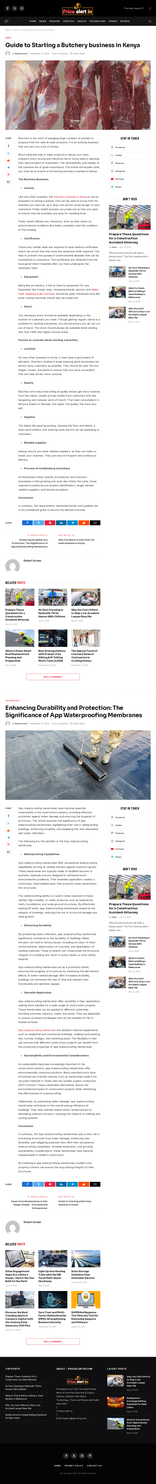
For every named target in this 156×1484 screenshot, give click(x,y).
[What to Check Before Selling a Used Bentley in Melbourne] (117, 292)
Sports (125, 21)
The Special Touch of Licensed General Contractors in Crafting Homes (84, 655)
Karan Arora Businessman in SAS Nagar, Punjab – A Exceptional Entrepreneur (29, 1205)
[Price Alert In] (78, 8)
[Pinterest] (8, 175)
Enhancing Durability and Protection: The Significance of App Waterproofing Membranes (29, 543)
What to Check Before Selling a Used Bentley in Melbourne (137, 293)
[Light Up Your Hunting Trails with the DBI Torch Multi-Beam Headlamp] (52, 1258)
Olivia (114, 247)
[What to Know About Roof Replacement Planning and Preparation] (19, 638)
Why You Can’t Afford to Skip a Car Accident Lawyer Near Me (85, 613)
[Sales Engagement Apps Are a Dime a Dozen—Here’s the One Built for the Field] (19, 1258)
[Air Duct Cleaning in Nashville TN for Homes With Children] (52, 597)
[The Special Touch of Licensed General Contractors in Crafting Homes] (85, 638)
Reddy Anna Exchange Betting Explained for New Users (137, 1403)
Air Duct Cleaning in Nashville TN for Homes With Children (51, 613)
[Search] (149, 21)
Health (82, 21)
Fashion (54, 21)
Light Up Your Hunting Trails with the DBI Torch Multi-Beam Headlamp (51, 1276)
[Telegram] (8, 167)
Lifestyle (68, 21)
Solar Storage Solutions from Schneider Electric (83, 1275)
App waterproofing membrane (37, 1030)
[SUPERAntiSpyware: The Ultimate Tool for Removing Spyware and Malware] (85, 1299)
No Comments (61, 53)
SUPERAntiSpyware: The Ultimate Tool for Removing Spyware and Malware (84, 1317)
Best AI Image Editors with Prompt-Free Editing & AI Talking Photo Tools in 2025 (52, 655)
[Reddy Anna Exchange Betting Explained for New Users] (115, 1402)
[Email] (8, 182)
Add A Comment (53, 677)
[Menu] (7, 21)
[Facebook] (8, 146)
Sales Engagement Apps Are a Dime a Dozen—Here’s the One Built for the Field (19, 1276)
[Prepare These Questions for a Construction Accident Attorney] (19, 597)
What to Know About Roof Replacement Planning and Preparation (18, 655)
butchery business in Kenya (70, 196)
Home (32, 21)
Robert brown (21, 53)
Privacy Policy (74, 1465)
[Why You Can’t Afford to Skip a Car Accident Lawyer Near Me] (85, 597)
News (42, 21)
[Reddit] (8, 160)
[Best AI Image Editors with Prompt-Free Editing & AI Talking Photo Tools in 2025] (52, 638)
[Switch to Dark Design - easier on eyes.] (149, 8)
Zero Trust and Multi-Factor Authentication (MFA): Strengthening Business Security (52, 1317)
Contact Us (94, 1465)
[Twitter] (8, 153)
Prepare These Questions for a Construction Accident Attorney (17, 614)
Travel (113, 21)
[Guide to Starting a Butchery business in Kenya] (78, 95)
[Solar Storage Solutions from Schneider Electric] (85, 1258)
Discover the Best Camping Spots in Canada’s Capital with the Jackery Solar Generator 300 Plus (19, 1319)
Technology (97, 21)
